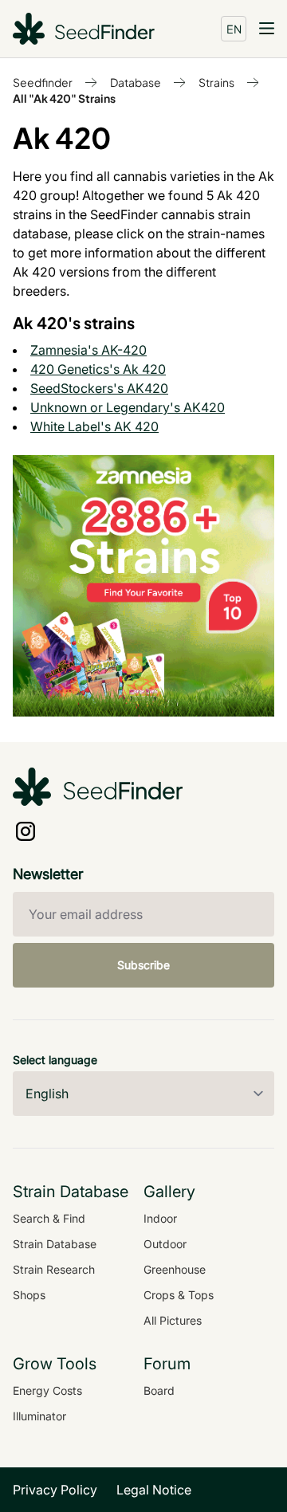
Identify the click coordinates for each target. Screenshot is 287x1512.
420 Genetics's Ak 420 (98, 369)
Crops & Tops (179, 1295)
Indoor (160, 1218)
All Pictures (173, 1320)
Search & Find (49, 1218)
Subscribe (143, 965)
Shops (29, 1295)
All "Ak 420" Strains (64, 98)
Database (135, 82)
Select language (55, 1059)
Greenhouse (175, 1269)
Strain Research (54, 1269)
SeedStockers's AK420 (99, 388)
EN (234, 29)
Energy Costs (47, 1390)
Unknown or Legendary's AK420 (127, 407)
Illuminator (39, 1416)
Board (159, 1390)
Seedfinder (43, 82)
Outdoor (165, 1244)
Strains (216, 82)
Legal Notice (153, 1490)
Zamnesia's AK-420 (88, 350)
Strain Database (54, 1244)
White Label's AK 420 (94, 426)
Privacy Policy (55, 1490)
